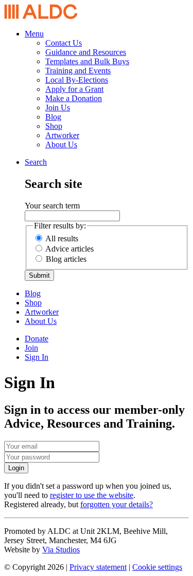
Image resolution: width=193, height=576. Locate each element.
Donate (36, 338)
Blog (53, 116)
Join (31, 347)
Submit (39, 275)
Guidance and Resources (85, 52)
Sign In (36, 357)
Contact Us (63, 43)
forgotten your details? (116, 504)
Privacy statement (98, 567)
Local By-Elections (76, 79)
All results (61, 238)
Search (36, 162)
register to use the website (91, 495)
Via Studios (61, 549)
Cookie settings (157, 567)
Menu (34, 33)
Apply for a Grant (74, 89)
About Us (61, 144)
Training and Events (78, 70)
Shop (53, 126)
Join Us (57, 107)
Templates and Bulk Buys (87, 61)
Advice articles (69, 248)
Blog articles (66, 259)
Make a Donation (73, 98)
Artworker (62, 135)
